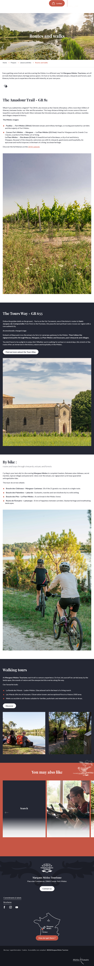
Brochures (7, 902)
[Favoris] (79, 3)
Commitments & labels (12, 898)
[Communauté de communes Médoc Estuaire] (81, 960)
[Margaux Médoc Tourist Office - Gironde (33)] (11, 6)
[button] (72, 3)
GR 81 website (34, 147)
